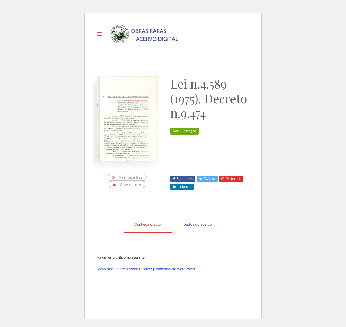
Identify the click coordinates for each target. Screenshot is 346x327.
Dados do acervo (197, 224)
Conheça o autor (148, 224)
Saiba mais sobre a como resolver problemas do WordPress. (146, 269)
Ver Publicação (184, 131)
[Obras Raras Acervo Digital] (144, 34)
